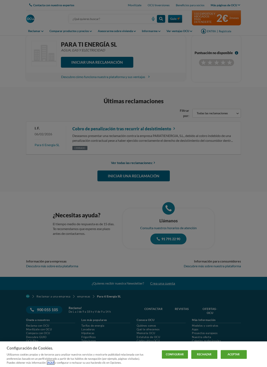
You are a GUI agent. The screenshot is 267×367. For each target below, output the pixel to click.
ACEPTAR (234, 354)
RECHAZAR (204, 354)
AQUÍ (50, 362)
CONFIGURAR (175, 354)
